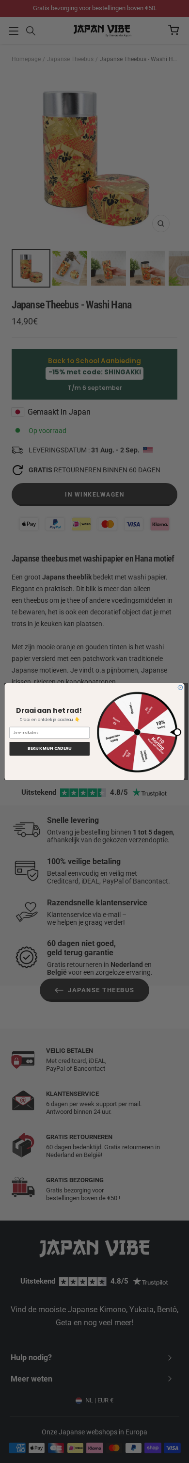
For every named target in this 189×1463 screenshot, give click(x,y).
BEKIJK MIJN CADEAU (50, 748)
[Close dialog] (180, 687)
